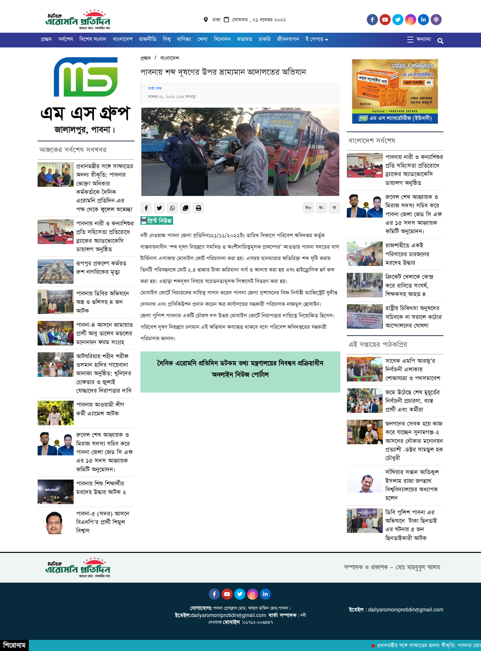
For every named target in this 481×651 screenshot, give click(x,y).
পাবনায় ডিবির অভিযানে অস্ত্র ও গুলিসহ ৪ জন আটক (102, 302)
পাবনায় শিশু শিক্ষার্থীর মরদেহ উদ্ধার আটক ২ (102, 488)
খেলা (202, 39)
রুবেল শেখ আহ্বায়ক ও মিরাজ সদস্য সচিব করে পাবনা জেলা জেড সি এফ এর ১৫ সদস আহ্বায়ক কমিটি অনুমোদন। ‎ (104, 452)
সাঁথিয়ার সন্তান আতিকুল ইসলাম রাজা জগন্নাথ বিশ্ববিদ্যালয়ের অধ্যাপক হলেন (412, 485)
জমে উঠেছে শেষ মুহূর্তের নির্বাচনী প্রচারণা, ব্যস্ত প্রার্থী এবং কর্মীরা (412, 401)
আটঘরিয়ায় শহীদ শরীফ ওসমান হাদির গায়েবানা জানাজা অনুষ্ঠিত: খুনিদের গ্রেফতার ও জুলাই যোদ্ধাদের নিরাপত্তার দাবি (104, 373)
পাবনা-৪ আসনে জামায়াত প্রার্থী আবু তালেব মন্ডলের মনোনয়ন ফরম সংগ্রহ (104, 333)
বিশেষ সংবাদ (93, 39)
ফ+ (308, 208)
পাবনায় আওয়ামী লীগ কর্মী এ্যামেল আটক (100, 409)
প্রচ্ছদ (46, 39)
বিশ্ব (166, 39)
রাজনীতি (147, 39)
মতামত (244, 39)
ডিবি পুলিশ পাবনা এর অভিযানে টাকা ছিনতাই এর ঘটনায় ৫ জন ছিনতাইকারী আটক (411, 525)
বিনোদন (222, 39)
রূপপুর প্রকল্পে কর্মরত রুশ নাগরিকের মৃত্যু (101, 267)
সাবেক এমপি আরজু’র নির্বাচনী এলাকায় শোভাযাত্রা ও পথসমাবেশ (412, 369)
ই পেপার (314, 39)
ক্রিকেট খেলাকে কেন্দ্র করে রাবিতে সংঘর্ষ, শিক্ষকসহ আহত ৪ (409, 285)
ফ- (321, 208)
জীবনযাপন (288, 39)
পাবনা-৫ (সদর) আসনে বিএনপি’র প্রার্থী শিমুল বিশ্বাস (102, 522)
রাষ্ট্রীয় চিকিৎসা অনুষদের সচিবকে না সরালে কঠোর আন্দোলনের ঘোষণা (413, 317)
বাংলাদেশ (123, 39)
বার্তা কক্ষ (155, 88)
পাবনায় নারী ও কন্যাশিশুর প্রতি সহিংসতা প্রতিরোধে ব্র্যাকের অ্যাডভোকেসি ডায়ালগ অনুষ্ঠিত (105, 237)
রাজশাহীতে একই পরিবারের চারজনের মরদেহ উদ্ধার (407, 254)
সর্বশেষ (66, 39)
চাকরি (265, 39)
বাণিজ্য (184, 39)
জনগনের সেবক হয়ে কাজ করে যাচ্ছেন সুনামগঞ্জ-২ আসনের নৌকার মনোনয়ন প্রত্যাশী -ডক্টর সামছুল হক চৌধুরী (414, 441)
